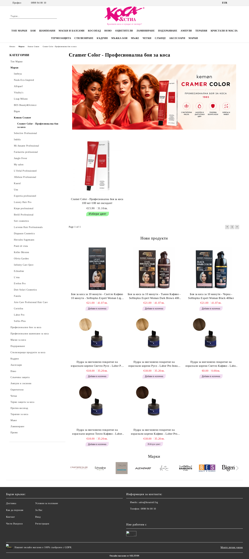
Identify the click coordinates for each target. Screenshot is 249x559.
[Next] (236, 468)
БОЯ (33, 30)
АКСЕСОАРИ (177, 38)
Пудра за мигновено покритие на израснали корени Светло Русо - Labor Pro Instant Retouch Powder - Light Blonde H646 (97, 364)
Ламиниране (145, 30)
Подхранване (167, 30)
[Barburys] (185, 468)
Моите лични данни (232, 547)
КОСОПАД (94, 30)
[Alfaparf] (143, 468)
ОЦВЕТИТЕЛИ (124, 30)
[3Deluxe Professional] (121, 468)
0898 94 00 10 (38, 3)
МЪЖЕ (135, 38)
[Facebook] (232, 3)
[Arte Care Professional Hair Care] (164, 468)
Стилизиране (83, 38)
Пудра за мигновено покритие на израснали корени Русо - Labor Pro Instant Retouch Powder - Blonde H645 (154, 364)
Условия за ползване (46, 503)
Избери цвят (97, 213)
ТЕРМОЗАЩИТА (61, 38)
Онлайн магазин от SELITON (124, 556)
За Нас (38, 510)
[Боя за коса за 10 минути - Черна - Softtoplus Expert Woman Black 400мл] (211, 269)
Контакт (10, 517)
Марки (193, 38)
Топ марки (19, 30)
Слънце (160, 38)
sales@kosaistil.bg (148, 502)
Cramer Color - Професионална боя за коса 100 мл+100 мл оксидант (97, 201)
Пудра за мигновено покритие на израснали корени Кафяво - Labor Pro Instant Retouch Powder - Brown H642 (154, 432)
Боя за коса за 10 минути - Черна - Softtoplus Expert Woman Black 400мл (211, 296)
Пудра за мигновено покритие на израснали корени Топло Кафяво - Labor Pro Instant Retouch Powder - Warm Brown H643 (97, 432)
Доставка (11, 503)
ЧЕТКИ (147, 38)
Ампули (186, 30)
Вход (37, 517)
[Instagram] (238, 3)
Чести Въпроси (14, 523)
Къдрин (102, 38)
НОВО (108, 30)
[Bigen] (228, 468)
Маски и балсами (71, 30)
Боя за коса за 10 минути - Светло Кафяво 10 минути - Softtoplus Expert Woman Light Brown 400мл (97, 296)
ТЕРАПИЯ (201, 30)
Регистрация (42, 523)
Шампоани (47, 30)
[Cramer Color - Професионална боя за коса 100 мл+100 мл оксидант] (97, 165)
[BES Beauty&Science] (207, 468)
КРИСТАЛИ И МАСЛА (224, 30)
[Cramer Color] (79, 469)
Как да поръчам (14, 510)
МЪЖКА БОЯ (119, 38)
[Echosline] (100, 468)
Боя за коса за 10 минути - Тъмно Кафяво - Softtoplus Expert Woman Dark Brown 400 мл (154, 296)
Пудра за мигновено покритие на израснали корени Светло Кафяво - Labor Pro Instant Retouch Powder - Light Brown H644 (211, 364)
